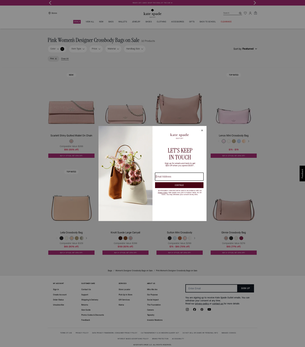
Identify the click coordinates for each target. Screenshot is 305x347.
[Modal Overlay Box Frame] (152, 173)
